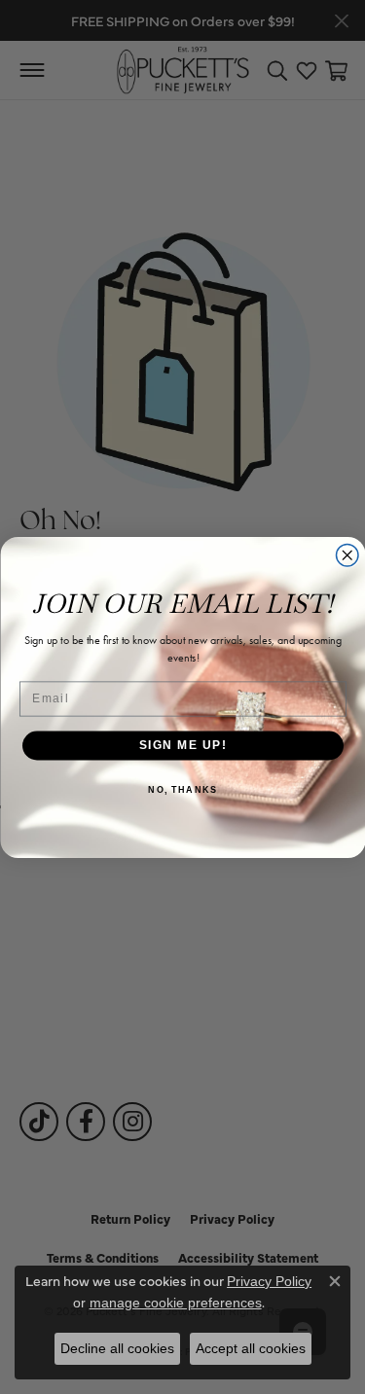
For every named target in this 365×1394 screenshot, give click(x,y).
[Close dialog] (347, 555)
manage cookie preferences (176, 1302)
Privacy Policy (269, 1281)
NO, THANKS (182, 789)
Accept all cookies (251, 1348)
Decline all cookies (117, 1348)
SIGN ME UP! (182, 744)
